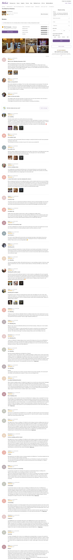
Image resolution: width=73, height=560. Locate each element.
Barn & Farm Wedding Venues (19, 6)
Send (61, 40)
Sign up (69, 3)
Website (49, 3)
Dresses (27, 3)
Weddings (3, 6)
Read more (36, 361)
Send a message (44, 108)
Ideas (31, 3)
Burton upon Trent (44, 6)
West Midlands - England (30, 6)
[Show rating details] (14, 59)
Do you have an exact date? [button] (57, 33)
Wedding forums (37, 3)
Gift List (43, 3)
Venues (18, 3)
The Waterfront (51, 6)
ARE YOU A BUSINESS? (67, 1)
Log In (66, 3)
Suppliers (22, 3)
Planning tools (12, 3)
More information (44, 14)
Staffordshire (37, 6)
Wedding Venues (10, 6)
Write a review (10, 31)
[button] (25, 108)
